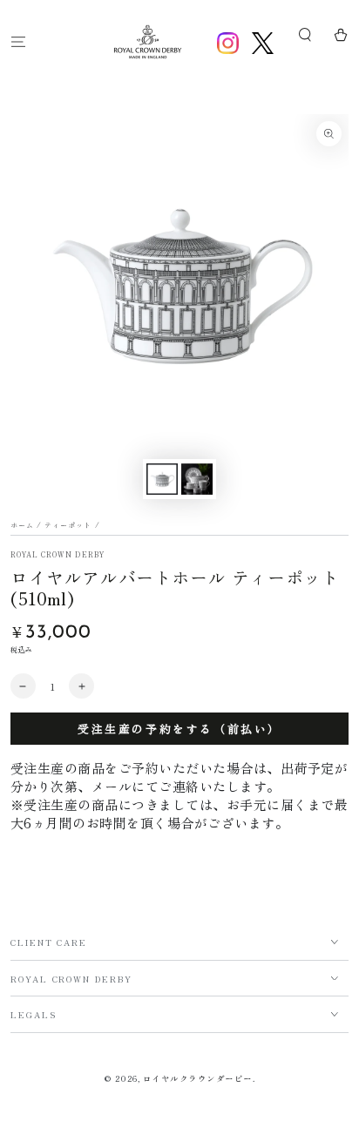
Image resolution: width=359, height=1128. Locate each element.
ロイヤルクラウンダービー (198, 1078)
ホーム (22, 525)
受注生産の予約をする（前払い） (179, 728)
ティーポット (67, 525)
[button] (305, 35)
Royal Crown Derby (57, 554)
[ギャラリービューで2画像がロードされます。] (196, 479)
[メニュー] (18, 41)
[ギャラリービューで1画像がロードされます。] (161, 479)
